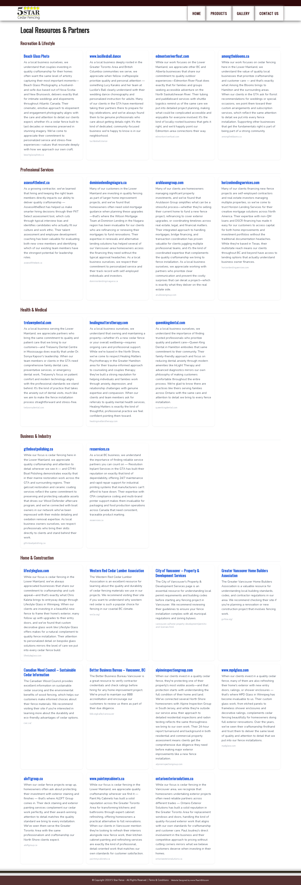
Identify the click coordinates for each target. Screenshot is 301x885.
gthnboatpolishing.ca (38, 448)
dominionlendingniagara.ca (108, 182)
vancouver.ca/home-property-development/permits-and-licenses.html (181, 625)
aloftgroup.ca (33, 778)
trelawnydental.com (37, 322)
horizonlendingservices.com (240, 182)
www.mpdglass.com (235, 670)
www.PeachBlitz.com (199, 880)
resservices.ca (99, 448)
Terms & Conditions (159, 880)
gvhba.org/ (227, 619)
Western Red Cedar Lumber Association (117, 570)
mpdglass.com (229, 745)
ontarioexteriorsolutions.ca (174, 778)
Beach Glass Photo (36, 56)
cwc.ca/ (27, 723)
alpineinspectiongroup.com (174, 670)
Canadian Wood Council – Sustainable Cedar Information (50, 672)
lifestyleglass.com (36, 570)
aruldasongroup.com (169, 182)
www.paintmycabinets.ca (107, 778)
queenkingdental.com (170, 322)
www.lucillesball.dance (105, 56)
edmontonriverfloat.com (172, 56)
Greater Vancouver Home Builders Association (245, 573)
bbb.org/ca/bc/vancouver (102, 713)
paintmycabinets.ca (100, 858)
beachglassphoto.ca (34, 154)
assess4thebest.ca (37, 182)
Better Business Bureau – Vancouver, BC (117, 670)
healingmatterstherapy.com (109, 322)
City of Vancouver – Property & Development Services (177, 573)
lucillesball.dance (98, 141)
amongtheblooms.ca (235, 56)
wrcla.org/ (95, 614)
